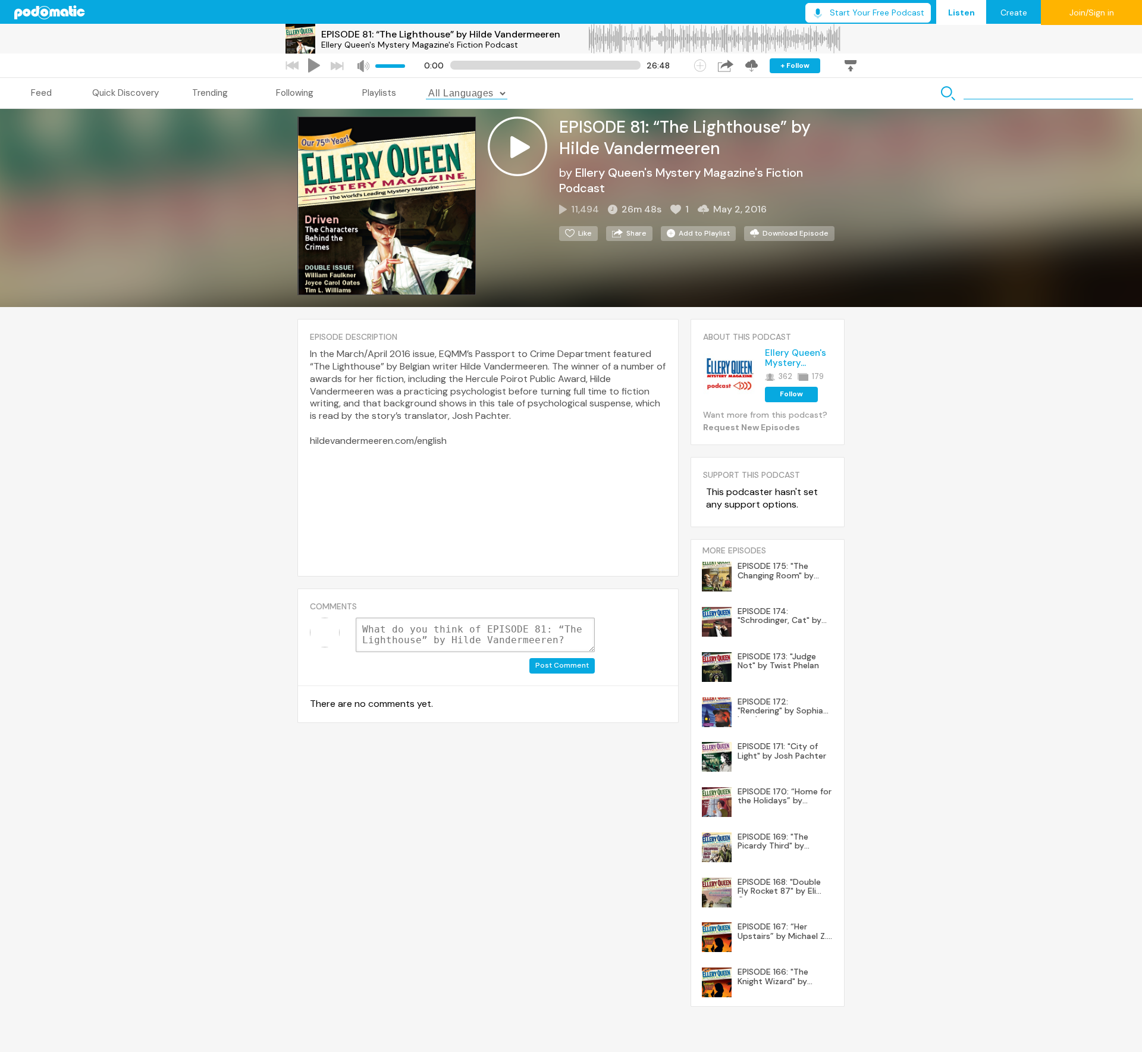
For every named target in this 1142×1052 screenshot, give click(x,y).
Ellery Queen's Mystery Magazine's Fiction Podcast (419, 44)
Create (1013, 12)
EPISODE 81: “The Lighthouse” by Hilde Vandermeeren (440, 34)
